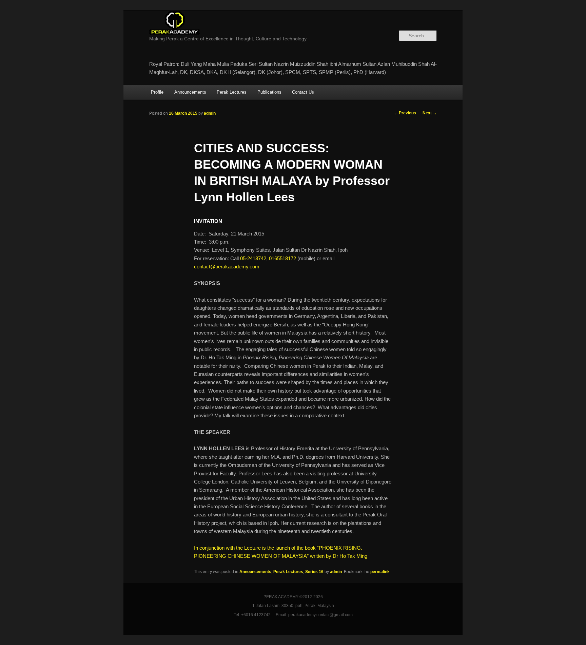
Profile (157, 92)
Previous (405, 113)
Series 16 (314, 571)
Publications (269, 92)
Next (430, 113)
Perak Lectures (232, 92)
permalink (380, 571)
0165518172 (282, 258)
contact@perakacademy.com (226, 266)
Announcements (190, 92)
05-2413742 (253, 258)
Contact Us (303, 92)
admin (210, 113)
